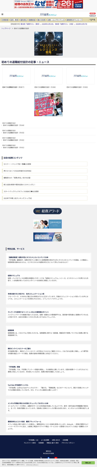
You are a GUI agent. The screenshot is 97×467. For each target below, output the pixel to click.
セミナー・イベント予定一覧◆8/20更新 (17, 164)
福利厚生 (24, 20)
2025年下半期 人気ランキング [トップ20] (18, 198)
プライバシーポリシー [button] (32, 464)
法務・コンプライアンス (56, 20)
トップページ (6, 28)
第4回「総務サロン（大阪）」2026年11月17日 (71, 24)
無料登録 (92, 13)
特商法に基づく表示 (53, 443)
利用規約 (41, 443)
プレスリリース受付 (30, 443)
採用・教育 (14, 20)
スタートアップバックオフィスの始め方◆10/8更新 (21, 191)
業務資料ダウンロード (74, 20)
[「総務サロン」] (47, 228)
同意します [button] (88, 462)
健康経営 (32, 20)
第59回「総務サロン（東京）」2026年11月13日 (37, 24)
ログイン (92, 15)
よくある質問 (45, 440)
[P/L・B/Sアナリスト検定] (47, 241)
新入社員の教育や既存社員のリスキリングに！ (20, 184)
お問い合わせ (56, 440)
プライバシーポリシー (68, 443)
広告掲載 (65, 440)
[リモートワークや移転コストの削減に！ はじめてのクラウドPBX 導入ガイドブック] (48, 104)
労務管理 (5, 20)
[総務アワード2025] (47, 215)
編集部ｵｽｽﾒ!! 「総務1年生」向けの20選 (17, 178)
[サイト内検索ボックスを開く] (94, 19)
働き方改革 (41, 20)
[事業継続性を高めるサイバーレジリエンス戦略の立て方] (48, 44)
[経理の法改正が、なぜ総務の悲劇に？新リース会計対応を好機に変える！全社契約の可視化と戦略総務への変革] (48, 8)
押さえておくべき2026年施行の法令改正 (17, 171)
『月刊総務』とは (33, 440)
